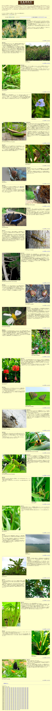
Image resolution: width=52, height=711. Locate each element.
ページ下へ (48, 40)
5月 (13, 687)
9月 (20, 687)
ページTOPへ (45, 40)
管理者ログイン (6, 683)
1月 (5, 687)
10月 (23, 687)
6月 (15, 687)
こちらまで (10, 14)
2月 (7, 687)
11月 (6, 686)
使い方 (46, 17)
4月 (11, 687)
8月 (19, 687)
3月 (9, 687)
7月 (17, 687)
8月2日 (21, 187)
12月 (8, 686)
